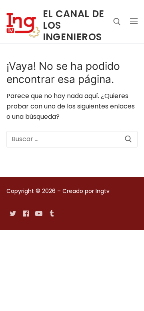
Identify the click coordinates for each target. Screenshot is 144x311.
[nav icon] (134, 21)
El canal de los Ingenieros (73, 25)
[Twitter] (12, 213)
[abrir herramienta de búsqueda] (117, 22)
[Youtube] (38, 213)
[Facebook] (25, 213)
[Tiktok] (51, 213)
